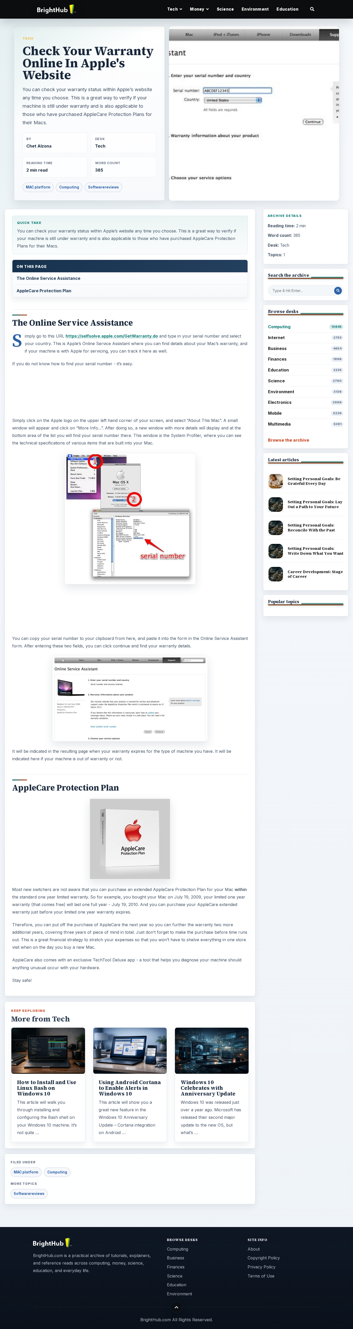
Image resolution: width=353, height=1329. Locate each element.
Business (305, 348)
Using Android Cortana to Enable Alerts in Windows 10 (130, 1088)
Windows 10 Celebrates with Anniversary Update (208, 1088)
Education (287, 9)
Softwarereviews (103, 187)
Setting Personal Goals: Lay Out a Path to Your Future (315, 504)
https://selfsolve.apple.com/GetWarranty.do (112, 336)
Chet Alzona (38, 146)
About (254, 1249)
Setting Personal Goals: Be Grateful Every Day (314, 481)
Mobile (305, 413)
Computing (69, 187)
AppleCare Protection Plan (44, 290)
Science (225, 9)
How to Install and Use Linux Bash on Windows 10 (46, 1088)
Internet (305, 337)
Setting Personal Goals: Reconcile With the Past (311, 527)
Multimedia (305, 424)
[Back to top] (176, 1307)
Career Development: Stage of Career (315, 574)
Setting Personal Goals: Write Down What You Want (315, 551)
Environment (255, 9)
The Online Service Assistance (48, 278)
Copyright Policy (264, 1257)
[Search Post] (338, 291)
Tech (27, 38)
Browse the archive (288, 440)
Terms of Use (261, 1276)
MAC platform (38, 187)
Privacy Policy (261, 1266)
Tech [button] (173, 9)
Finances (305, 359)
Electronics (305, 402)
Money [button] (197, 9)
